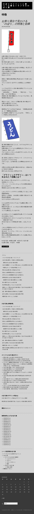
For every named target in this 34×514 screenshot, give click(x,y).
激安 (8, 463)
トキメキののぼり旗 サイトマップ (11, 257)
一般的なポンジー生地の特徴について (11, 267)
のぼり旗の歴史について (9, 369)
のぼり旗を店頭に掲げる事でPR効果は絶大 (14, 375)
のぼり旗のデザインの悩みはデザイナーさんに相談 (14, 398)
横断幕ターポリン (7, 468)
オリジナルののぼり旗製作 (11, 457)
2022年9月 (6, 426)
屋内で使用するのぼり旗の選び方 (11, 387)
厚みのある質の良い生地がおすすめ (11, 270)
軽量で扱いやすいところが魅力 (10, 296)
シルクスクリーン (11, 458)
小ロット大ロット (11, 462)
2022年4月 (6, 428)
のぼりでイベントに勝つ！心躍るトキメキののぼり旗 (16, 5)
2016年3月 (6, 444)
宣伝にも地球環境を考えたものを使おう (12, 272)
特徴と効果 (13, 240)
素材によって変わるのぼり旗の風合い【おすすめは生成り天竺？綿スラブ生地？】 (17, 288)
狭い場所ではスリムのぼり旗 (9, 282)
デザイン (9, 460)
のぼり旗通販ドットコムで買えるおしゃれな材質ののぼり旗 (17, 265)
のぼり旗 (5, 240)
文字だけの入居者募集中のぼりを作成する (12, 275)
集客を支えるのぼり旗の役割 (10, 262)
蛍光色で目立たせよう (8, 370)
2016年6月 (6, 439)
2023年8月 (6, 423)
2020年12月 (6, 431)
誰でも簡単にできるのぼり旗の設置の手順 (12, 294)
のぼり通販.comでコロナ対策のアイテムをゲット (15, 372)
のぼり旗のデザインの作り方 (10, 380)
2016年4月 (6, 443)
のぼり (13, 242)
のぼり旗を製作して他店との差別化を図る (12, 260)
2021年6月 (6, 429)
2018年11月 (6, 434)
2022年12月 (6, 424)
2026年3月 (6, 418)
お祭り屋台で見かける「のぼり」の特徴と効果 (16, 22)
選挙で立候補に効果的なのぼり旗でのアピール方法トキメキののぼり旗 (17, 348)
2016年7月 (6, 438)
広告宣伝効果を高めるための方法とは (12, 360)
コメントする (5, 246)
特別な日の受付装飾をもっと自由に (12, 359)
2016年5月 (6, 441)
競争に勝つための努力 (8, 357)
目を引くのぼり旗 (23, 240)
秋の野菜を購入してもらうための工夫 (11, 284)
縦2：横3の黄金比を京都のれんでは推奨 (12, 291)
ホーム (4, 255)
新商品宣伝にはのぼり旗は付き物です (11, 277)
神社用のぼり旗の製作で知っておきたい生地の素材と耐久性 (17, 401)
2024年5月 (6, 421)
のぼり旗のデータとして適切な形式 (12, 379)
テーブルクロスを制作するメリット (12, 453)
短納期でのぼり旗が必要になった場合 (12, 280)
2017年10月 (6, 436)
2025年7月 (6, 419)
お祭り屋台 (6, 242)
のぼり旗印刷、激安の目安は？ (11, 388)
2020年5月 (6, 433)
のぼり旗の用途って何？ (9, 367)
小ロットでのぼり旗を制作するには (12, 385)
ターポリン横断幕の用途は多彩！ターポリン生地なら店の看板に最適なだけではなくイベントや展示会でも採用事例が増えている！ (17, 364)
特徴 (18, 242)
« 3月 (3, 498)
